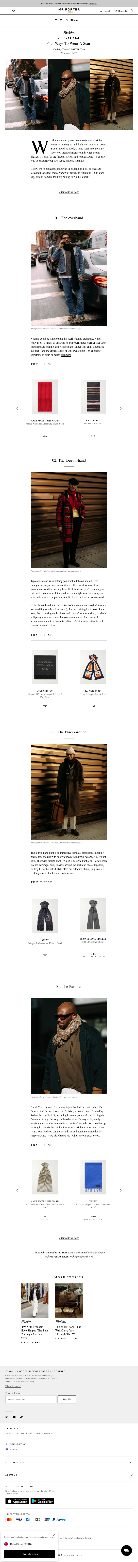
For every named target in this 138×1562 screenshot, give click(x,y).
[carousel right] (120, 408)
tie (62, 605)
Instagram (6, 1417)
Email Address (12, 1393)
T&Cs (14, 1381)
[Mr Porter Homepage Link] (69, 11)
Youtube (14, 1417)
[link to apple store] (17, 1501)
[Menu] (6, 10)
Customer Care (47, 1433)
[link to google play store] (42, 1501)
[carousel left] (17, 408)
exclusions (25, 1381)
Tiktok (21, 1417)
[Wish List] (13, 11)
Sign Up (67, 1399)
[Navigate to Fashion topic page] (69, 32)
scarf (95, 140)
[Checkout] (130, 11)
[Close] (54, 1535)
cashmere (66, 354)
